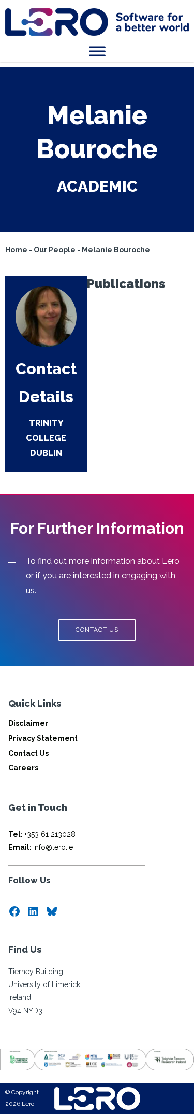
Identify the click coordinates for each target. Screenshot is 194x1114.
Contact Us (28, 753)
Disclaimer (28, 723)
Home (16, 250)
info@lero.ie (40, 847)
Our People (55, 250)
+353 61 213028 (42, 834)
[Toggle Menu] (97, 51)
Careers (23, 768)
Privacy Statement (43, 738)
